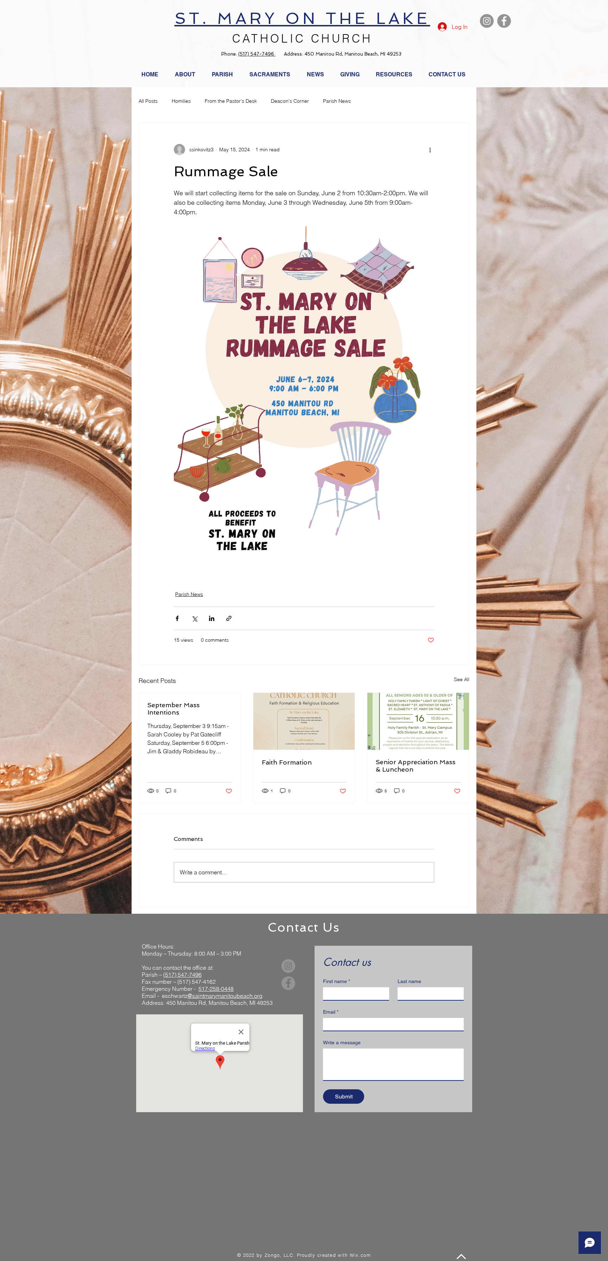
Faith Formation (287, 762)
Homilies (181, 101)
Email (330, 1012)
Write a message (342, 1042)
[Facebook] (504, 21)
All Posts (148, 101)
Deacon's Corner (290, 101)
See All (461, 679)
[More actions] (430, 149)
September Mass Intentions (173, 708)
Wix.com (360, 1255)
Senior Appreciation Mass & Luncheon (415, 765)
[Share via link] (229, 618)
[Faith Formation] (304, 721)
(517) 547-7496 (257, 54)
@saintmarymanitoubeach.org (225, 995)
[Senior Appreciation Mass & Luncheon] (418, 721)
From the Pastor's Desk (231, 101)
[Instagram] (487, 21)
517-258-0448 (216, 988)
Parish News (337, 101)
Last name (409, 981)
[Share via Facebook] (177, 618)
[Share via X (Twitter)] (194, 618)
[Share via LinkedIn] (211, 618)
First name (336, 981)
